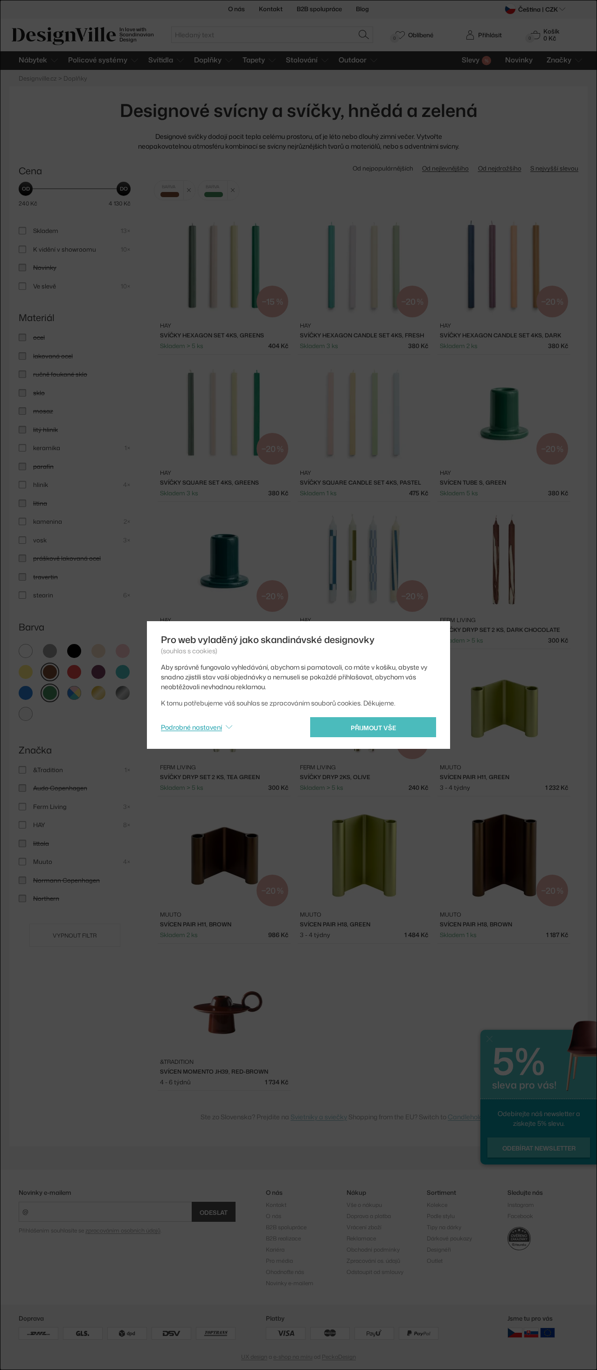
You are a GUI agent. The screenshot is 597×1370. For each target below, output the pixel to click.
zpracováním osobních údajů (122, 1230)
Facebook (520, 1216)
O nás (236, 9)
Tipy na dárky (444, 1227)
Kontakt (271, 9)
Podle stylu (441, 1216)
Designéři (439, 1250)
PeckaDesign (339, 1357)
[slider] (26, 189)
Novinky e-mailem (45, 1192)
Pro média (279, 1261)
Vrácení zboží (364, 1227)
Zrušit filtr (189, 190)
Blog (362, 9)
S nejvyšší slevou (554, 168)
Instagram (520, 1205)
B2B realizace (283, 1238)
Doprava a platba (369, 1216)
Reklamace (361, 1238)
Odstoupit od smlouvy (375, 1272)
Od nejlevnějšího (445, 168)
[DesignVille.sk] (531, 1332)
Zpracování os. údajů (373, 1261)
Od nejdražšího (499, 168)
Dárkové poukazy (449, 1238)
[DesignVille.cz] (514, 1332)
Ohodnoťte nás (285, 1272)
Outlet (435, 1261)
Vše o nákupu (364, 1205)
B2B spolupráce (319, 9)
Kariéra (275, 1250)
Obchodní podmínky (373, 1250)
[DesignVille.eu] (547, 1332)
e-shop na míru (292, 1357)
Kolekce (437, 1205)
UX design (254, 1357)
